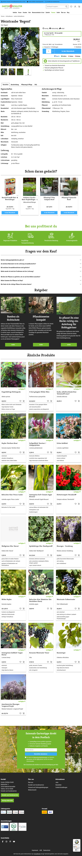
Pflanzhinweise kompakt (41, 318)
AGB (38, 759)
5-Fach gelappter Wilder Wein (39, 392)
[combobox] (55, 6)
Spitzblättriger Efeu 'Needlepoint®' (41, 546)
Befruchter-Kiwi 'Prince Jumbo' (12, 495)
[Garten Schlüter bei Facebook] (3, 841)
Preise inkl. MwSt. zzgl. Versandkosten (53, 44)
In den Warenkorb (68, 51)
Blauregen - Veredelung (65, 546)
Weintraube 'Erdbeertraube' (66, 599)
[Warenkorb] (79, 7)
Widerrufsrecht (32, 790)
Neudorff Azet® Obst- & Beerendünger (10, 199)
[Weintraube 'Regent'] (20, 46)
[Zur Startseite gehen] (12, 7)
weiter (13, 344)
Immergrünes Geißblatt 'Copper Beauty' (12, 654)
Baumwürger (61, 653)
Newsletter (58, 785)
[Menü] (79, 840)
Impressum (35, 850)
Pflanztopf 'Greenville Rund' (69, 199)
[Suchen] (66, 6)
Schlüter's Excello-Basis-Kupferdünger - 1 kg (29, 199)
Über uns (30, 782)
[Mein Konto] (75, 7)
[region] (20, 51)
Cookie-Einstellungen (61, 787)
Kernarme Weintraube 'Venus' (39, 653)
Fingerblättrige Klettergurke (11, 392)
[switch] (76, 850)
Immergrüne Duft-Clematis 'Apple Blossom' (40, 496)
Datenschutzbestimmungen (40, 757)
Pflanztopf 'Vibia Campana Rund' (49, 199)
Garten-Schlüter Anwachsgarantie (36, 1)
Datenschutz (46, 850)
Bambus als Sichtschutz (13, 318)
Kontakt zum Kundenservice (53, 1)
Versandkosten (37, 853)
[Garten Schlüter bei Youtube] (14, 841)
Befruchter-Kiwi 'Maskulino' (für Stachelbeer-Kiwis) (40, 600)
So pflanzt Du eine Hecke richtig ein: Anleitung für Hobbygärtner (69, 322)
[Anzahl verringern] (44, 51)
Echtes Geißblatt (62, 443)
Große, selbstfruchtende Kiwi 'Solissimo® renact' (66, 393)
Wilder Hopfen (7, 599)
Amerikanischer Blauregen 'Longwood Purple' (10, 705)
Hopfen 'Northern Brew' (10, 443)
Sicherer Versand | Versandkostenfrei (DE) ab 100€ (14, 1)
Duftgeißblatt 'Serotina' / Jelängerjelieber (37, 444)
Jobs (56, 782)
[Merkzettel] (71, 7)
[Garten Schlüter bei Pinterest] (10, 841)
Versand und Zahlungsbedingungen (38, 787)
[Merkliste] (20, 401)
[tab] (6, 84)
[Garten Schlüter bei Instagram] (6, 841)
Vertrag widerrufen (7, 800)
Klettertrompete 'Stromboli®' (66, 495)
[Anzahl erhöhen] (53, 51)
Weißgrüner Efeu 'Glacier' (10, 546)
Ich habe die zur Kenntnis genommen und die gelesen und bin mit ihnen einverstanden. (40, 759)
